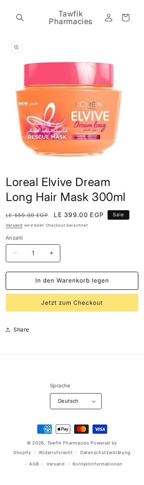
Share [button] (21, 329)
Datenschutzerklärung (105, 452)
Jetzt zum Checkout (72, 302)
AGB (34, 464)
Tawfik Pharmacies (68, 443)
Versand (14, 225)
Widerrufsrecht (56, 452)
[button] (20, 17)
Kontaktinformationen (97, 464)
